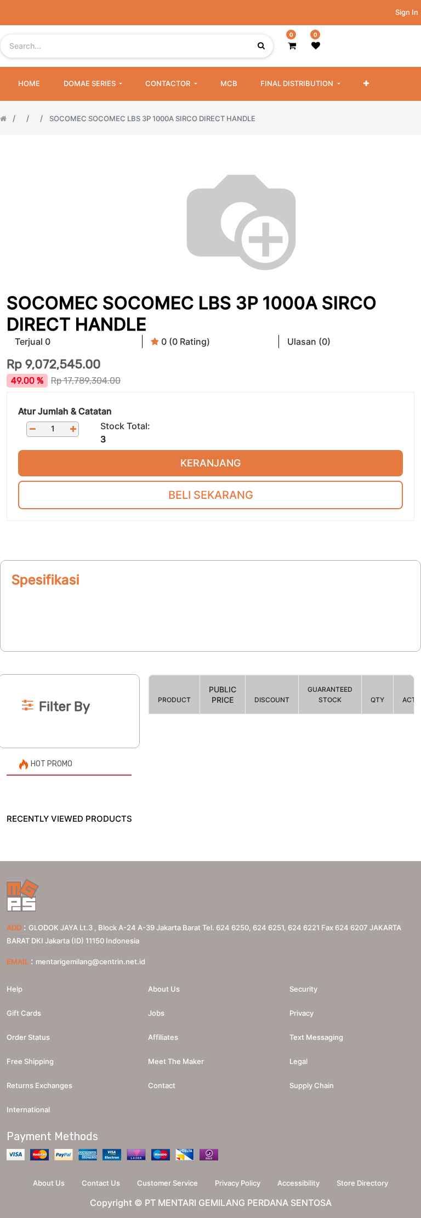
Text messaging (316, 1037)
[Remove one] (32, 429)
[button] (366, 84)
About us (164, 988)
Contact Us (101, 1183)
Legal (298, 1061)
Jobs (156, 1013)
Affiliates (163, 1037)
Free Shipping (30, 1061)
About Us (49, 1183)
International (28, 1109)
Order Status (28, 1037)
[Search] (210, 656)
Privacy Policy (237, 1183)
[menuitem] (29, 84)
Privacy (301, 1013)
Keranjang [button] (210, 463)
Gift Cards (24, 1013)
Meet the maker (176, 1061)
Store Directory (362, 1183)
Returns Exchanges (39, 1085)
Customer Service (167, 1183)
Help (14, 988)
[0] (292, 45)
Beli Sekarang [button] (210, 495)
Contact (161, 1085)
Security (303, 988)
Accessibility (298, 1183)
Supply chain (311, 1085)
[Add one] (72, 429)
